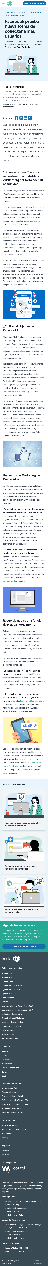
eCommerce (7, 1064)
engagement (9, 581)
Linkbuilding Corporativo (12, 1014)
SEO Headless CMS (10, 1038)
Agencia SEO (7, 973)
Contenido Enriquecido (11, 1026)
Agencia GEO (7, 981)
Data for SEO (7, 1002)
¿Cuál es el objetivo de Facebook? (17, 97)
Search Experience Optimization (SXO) (18, 1010)
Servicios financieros (10, 1068)
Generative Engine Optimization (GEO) (17, 1006)
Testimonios (7, 1133)
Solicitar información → (34, 3)
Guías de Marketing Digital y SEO (15, 1100)
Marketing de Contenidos (12, 1022)
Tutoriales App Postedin (11, 1108)
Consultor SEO (8, 998)
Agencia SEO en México (12, 985)
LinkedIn (5, 1151)
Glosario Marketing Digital (12, 1096)
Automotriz (6, 1055)
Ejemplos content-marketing (13, 1112)
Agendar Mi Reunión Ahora (24, 946)
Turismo (5, 1072)
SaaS (4, 1076)
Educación (6, 1060)
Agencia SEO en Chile (11, 989)
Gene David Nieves (25, 47)
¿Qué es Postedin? (9, 1125)
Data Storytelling (8, 1030)
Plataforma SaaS (8, 1034)
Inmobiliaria (6, 1051)
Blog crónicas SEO (9, 1088)
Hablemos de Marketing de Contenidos (19, 101)
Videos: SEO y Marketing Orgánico (16, 1104)
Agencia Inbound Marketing (13, 1018)
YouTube (5, 1155)
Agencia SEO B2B (9, 994)
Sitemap (5, 1138)
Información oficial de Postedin (14, 1129)
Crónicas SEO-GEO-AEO (16, 12)
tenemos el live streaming (32, 701)
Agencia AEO (7, 977)
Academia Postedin (10, 1092)
